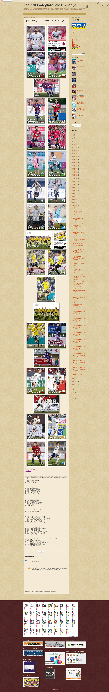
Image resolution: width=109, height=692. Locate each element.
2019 (73, 392)
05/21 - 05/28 (75, 186)
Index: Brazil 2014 (74, 44)
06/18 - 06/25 (75, 180)
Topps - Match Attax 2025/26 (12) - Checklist (80, 103)
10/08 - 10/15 (75, 156)
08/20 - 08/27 (75, 166)
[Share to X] (41, 552)
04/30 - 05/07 (75, 190)
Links (43, 14)
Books (30, 14)
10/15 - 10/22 (75, 154)
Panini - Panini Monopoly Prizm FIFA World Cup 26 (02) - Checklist (80, 97)
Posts (74, 124)
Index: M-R (73, 38)
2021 (73, 389)
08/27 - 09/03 (75, 165)
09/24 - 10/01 (75, 159)
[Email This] (38, 552)
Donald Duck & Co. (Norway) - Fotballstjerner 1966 (78, 212)
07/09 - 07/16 (75, 175)
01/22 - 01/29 (75, 381)
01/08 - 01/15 (75, 384)
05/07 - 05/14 (75, 189)
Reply (29, 562)
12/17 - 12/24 (75, 141)
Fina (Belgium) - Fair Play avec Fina (78, 263)
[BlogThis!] (39, 552)
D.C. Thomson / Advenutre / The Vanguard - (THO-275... (78, 216)
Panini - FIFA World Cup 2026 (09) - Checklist (80, 115)
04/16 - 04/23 (75, 193)
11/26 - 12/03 (75, 145)
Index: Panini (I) (74, 39)
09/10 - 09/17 (75, 162)
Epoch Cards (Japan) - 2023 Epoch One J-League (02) (78, 295)
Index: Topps (74, 43)
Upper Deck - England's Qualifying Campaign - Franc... (78, 247)
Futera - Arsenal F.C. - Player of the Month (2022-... (78, 230)
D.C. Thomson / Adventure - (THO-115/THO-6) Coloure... (78, 284)
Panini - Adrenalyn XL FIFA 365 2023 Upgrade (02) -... (78, 257)
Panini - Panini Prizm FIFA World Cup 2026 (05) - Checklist (80, 73)
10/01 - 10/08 (75, 157)
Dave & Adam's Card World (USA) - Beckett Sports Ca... (78, 267)
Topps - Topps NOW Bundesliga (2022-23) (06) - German (79, 281)
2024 (73, 135)
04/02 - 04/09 (75, 196)
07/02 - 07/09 (75, 177)
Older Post (67, 595)
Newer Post (26, 595)
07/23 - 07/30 (75, 172)
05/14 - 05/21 (75, 187)
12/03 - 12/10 (75, 144)
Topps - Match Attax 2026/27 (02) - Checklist (80, 91)
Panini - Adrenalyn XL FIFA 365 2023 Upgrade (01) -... (78, 254)
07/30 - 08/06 (75, 171)
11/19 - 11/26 (75, 147)
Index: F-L (73, 37)
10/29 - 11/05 (75, 151)
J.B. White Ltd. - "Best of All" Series (78, 241)
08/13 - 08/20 (75, 168)
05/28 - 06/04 (75, 184)
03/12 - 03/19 (75, 201)
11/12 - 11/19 (75, 148)
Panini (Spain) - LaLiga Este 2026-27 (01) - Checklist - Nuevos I (81, 109)
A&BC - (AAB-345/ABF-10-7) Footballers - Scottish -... (77, 226)
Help (39, 14)
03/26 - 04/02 (75, 198)
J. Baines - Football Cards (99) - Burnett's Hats (78, 243)
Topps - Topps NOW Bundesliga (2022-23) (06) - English (79, 279)
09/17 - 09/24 (75, 160)
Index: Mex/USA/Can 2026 (76, 46)
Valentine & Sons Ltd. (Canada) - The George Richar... (79, 265)
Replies (30, 564)
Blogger (56, 689)
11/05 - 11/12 (75, 150)
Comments (75, 126)
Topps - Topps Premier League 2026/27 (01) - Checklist (80, 60)
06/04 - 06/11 (75, 183)
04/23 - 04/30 (75, 192)
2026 (73, 132)
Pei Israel (29, 559)
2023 (73, 137)
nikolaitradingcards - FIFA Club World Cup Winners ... (79, 293)
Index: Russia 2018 (75, 45)
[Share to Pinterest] (43, 552)
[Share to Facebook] (42, 552)
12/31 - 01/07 (75, 138)
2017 (73, 395)
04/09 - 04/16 (75, 195)
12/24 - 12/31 (75, 139)
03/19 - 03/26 (75, 199)
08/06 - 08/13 (75, 169)
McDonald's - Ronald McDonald (78, 245)
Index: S (73, 41)
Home (26, 14)
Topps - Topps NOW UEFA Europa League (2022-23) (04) (78, 286)
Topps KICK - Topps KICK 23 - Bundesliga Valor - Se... (78, 375)
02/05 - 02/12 (75, 378)
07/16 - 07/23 (75, 174)
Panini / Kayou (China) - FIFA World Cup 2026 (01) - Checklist (81, 67)
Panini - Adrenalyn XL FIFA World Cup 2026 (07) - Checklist (81, 79)
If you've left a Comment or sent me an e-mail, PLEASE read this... (59, 14)
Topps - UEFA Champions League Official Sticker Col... (78, 237)
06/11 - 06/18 (75, 181)
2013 (73, 401)
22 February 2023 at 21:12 (35, 559)
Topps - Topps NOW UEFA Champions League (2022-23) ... (79, 291)
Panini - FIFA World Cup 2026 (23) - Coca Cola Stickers (80, 85)
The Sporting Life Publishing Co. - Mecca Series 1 (78, 209)
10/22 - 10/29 (75, 153)
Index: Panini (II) (74, 40)
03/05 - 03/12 (75, 202)
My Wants (35, 14)
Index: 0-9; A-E (74, 35)
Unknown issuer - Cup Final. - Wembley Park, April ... (77, 270)
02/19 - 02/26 (75, 205)
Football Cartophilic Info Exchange (50, 5)
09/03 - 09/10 (75, 163)
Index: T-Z (73, 42)
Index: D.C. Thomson (75, 36)
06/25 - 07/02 (75, 178)
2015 (73, 398)
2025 (73, 134)
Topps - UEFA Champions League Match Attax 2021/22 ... (78, 252)
